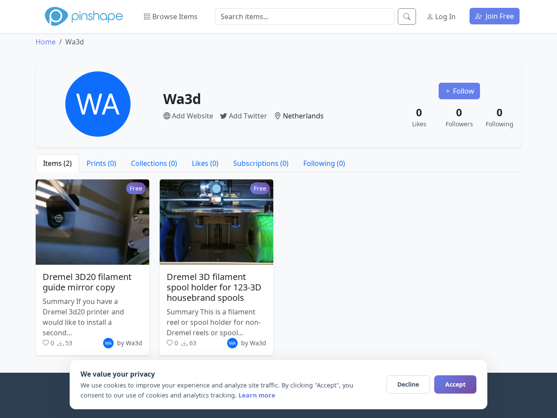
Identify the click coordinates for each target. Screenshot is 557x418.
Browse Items (174, 16)
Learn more (256, 395)
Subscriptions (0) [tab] (261, 163)
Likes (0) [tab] (205, 163)
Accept (455, 384)
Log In (444, 16)
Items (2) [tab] (57, 163)
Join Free (499, 16)
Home (46, 42)
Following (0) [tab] (324, 163)
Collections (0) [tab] (154, 163)
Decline (408, 384)
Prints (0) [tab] (101, 163)
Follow (462, 91)
